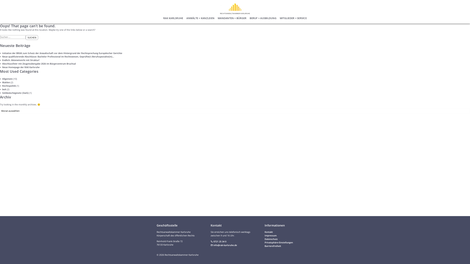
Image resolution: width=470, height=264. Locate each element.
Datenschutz (271, 239)
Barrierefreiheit (273, 246)
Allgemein (7, 78)
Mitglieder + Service (293, 18)
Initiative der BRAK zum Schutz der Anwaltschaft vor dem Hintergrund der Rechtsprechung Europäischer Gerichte (62, 53)
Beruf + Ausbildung (263, 18)
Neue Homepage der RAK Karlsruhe (21, 67)
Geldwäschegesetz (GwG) (15, 92)
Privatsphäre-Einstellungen (279, 242)
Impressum (271, 235)
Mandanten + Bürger (232, 18)
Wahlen (6, 82)
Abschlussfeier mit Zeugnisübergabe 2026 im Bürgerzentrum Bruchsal (39, 63)
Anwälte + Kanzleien (200, 18)
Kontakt (269, 232)
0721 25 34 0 (219, 241)
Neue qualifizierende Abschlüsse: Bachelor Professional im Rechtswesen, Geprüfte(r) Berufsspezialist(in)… (58, 56)
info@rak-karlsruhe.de (225, 245)
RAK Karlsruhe (173, 18)
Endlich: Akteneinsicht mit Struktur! (21, 60)
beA (4, 89)
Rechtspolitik (9, 85)
